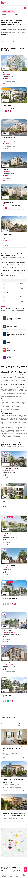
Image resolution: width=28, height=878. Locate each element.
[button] (9, 840)
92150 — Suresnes (16, 717)
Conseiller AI (24, 876)
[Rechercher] (25, 8)
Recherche (4, 876)
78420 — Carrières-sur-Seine (8, 714)
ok (25, 869)
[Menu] (25, 2)
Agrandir (23, 830)
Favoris (10, 876)
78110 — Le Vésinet (6, 717)
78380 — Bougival (20, 714)
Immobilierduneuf (4, 2)
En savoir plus (11, 871)
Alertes (16, 876)
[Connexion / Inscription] (21, 2)
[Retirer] (14, 11)
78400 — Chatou (5, 710)
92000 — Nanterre (15, 710)
